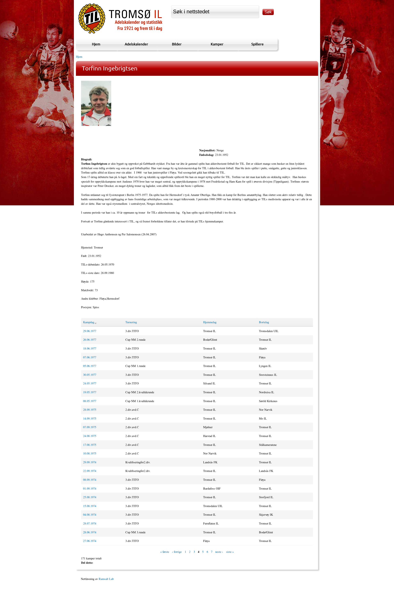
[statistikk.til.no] (120, 34)
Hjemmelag (209, 322)
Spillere (257, 44)
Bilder (177, 44)
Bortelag (264, 322)
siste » (230, 552)
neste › (219, 552)
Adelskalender (136, 44)
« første (164, 552)
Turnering (131, 322)
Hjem (96, 44)
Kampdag (88, 322)
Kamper (217, 44)
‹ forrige (177, 552)
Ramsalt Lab (106, 579)
